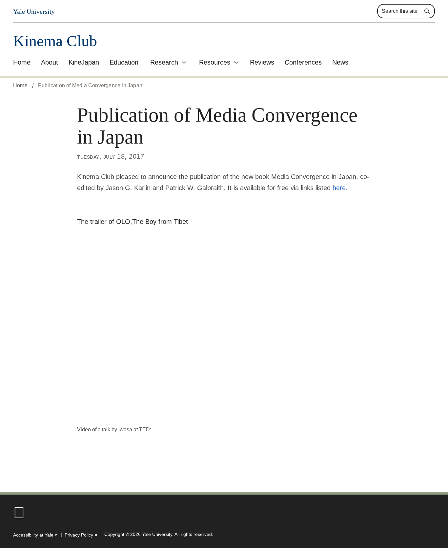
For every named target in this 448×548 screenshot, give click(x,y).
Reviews (262, 62)
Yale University (34, 11)
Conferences (303, 62)
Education (124, 62)
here (339, 187)
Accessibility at (35, 535)
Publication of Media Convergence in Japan (90, 85)
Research (164, 62)
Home (22, 62)
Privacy (81, 535)
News (340, 62)
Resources (214, 62)
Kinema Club (55, 41)
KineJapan (84, 62)
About (49, 62)
